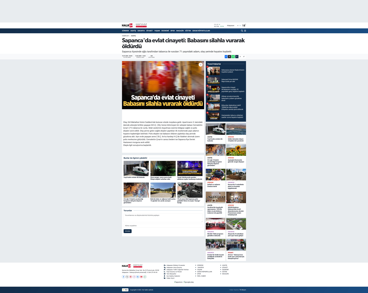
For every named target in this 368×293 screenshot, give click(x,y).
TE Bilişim (242, 290)
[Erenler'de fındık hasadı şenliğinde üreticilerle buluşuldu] (215, 245)
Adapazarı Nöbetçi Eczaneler (176, 265)
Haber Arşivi (170, 278)
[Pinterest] (130, 276)
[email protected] (140, 272)
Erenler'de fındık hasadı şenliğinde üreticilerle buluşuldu (215, 256)
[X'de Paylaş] (229, 56)
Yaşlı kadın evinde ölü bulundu (134, 177)
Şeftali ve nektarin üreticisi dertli (213, 185)
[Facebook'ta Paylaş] (226, 56)
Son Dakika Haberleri (173, 276)
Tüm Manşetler (171, 274)
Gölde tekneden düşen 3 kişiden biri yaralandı (236, 140)
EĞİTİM (188, 31)
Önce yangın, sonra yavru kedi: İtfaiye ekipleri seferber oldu (161, 178)
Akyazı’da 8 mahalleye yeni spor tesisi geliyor (235, 235)
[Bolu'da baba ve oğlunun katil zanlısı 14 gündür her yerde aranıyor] (163, 190)
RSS (126, 290)
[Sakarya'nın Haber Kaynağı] (134, 25)
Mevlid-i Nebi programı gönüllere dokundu (215, 235)
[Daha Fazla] (236, 56)
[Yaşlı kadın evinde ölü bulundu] (136, 168)
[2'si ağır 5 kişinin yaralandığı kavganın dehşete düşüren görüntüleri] (136, 190)
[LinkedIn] (137, 276)
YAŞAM (157, 31)
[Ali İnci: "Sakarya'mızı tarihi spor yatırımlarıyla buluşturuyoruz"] (236, 245)
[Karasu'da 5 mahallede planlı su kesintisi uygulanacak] (236, 174)
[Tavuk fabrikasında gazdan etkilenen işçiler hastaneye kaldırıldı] (189, 168)
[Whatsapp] (144, 276)
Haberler (125, 36)
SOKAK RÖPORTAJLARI (201, 31)
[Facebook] (123, 276)
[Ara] (242, 31)
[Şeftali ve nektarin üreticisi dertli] (215, 174)
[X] (127, 276)
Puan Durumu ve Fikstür (174, 272)
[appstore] (178, 282)
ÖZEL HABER (201, 276)
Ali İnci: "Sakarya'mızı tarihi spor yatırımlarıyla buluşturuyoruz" (236, 256)
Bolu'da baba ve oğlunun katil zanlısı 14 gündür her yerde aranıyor (162, 200)
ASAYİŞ (133, 31)
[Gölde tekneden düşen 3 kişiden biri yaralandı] (236, 129)
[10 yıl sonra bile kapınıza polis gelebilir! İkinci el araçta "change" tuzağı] (189, 190)
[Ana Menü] (244, 31)
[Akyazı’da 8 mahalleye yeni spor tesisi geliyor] (236, 224)
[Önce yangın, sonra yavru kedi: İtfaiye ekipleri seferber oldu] (163, 168)
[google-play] (188, 282)
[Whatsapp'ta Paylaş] (233, 56)
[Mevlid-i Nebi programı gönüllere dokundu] (215, 224)
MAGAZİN (180, 31)
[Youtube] (141, 276)
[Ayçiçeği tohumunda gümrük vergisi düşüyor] (236, 150)
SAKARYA (141, 31)
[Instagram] (134, 276)
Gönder (127, 231)
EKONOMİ (165, 31)
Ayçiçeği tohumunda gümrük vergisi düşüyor (236, 161)
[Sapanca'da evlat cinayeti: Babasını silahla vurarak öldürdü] (163, 85)
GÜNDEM (125, 31)
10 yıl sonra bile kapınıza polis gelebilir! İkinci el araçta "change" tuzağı (188, 201)
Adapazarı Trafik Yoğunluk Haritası (178, 269)
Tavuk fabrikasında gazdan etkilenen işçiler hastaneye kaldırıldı (189, 178)
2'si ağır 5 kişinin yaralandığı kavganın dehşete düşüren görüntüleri (133, 201)
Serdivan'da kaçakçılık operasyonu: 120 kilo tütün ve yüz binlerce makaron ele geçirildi (215, 210)
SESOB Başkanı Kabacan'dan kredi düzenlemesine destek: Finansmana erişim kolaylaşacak (236, 211)
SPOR (172, 31)
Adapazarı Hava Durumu (174, 267)
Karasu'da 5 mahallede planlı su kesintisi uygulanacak (236, 186)
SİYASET (149, 31)
